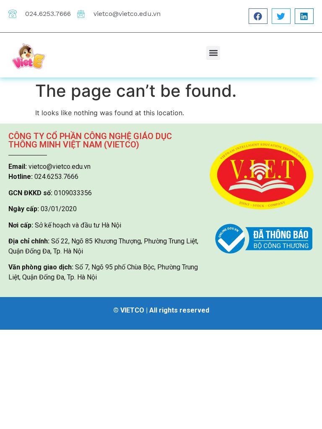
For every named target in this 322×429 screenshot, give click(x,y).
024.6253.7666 (48, 14)
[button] (258, 16)
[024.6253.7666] (12, 14)
